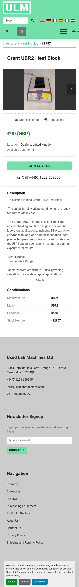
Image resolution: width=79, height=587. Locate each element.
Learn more (40, 581)
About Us (13, 520)
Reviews (12, 499)
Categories (14, 491)
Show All (39, 280)
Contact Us (40, 166)
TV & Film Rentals (18, 513)
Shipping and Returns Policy (25, 542)
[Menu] (63, 31)
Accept (11, 581)
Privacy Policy (16, 535)
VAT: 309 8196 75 (18, 394)
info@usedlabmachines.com (25, 387)
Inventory (13, 484)
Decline (24, 581)
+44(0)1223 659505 (45, 177)
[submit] (32, 20)
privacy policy (13, 575)
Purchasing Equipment (21, 506)
